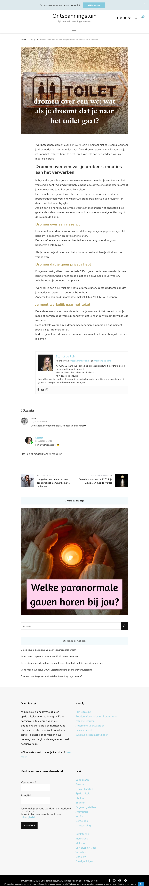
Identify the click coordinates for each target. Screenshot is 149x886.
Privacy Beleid (84, 730)
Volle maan (82, 780)
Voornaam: (28, 782)
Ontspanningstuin (74, 16)
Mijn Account (83, 712)
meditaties (82, 838)
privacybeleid (29, 817)
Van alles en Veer (86, 847)
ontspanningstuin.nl (79, 360)
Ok (141, 884)
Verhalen (81, 852)
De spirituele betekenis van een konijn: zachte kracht (48, 650)
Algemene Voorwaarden (90, 725)
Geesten (80, 784)
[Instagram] (46, 390)
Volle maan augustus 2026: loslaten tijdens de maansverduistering (56, 669)
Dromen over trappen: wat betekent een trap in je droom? (51, 676)
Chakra (80, 798)
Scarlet (39, 437)
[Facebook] (38, 390)
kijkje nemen (94, 5)
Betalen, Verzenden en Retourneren (96, 716)
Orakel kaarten (84, 789)
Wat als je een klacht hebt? (92, 734)
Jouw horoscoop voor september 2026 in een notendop (50, 656)
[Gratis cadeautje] (74, 561)
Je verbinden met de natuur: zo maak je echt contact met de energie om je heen (62, 663)
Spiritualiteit (83, 793)
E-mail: (26, 795)
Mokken (80, 843)
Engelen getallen (86, 807)
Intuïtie (80, 816)
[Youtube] (42, 390)
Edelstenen (82, 834)
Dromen (101, 91)
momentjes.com (102, 360)
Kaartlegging (83, 825)
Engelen (80, 802)
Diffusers (81, 857)
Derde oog (82, 821)
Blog (91, 91)
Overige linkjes (84, 861)
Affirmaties (82, 811)
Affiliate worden (85, 721)
